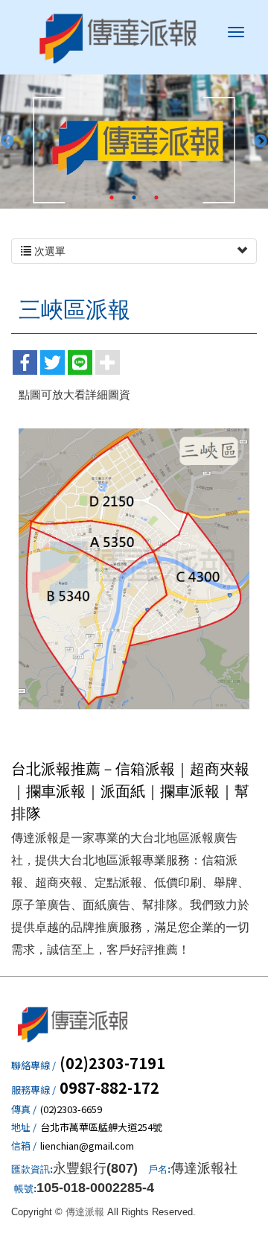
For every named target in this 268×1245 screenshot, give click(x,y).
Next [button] (260, 141)
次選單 (48, 251)
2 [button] (134, 197)
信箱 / (23, 1146)
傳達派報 (118, 37)
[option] (134, 142)
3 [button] (156, 197)
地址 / (23, 1127)
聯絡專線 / (33, 1065)
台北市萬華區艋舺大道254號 (101, 1127)
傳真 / (23, 1109)
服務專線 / (33, 1090)
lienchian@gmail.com (87, 1146)
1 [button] (111, 197)
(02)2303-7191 (112, 1063)
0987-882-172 (109, 1087)
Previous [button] (7, 141)
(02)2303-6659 (71, 1109)
